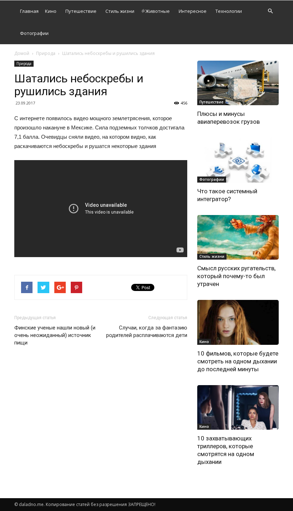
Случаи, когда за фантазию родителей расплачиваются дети (146, 331)
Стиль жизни (119, 11)
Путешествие (80, 11)
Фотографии (34, 33)
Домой (21, 53)
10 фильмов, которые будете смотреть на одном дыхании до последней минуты (237, 361)
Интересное (193, 11)
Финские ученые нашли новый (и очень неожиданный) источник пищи (54, 335)
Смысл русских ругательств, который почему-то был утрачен (236, 276)
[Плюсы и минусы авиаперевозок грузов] (238, 83)
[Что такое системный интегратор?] (238, 160)
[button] (270, 11)
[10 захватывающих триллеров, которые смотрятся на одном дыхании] (238, 407)
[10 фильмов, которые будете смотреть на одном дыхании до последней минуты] (238, 322)
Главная (29, 11)
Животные (157, 11)
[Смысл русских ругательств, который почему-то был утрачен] (238, 237)
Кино (50, 11)
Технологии (228, 11)
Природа (45, 53)
